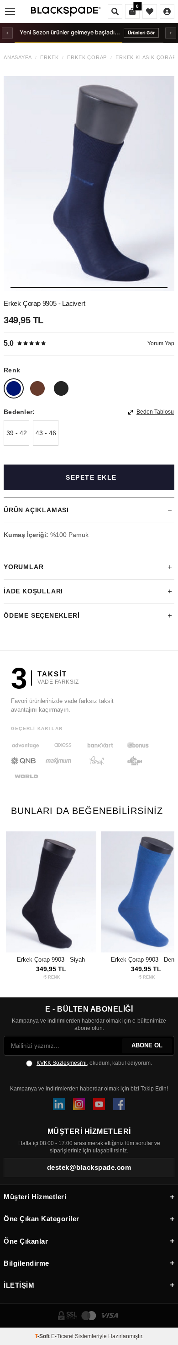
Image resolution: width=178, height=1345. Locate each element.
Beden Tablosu (155, 412)
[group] (89, 183)
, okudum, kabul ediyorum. (94, 1063)
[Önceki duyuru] (7, 33)
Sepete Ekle (91, 477)
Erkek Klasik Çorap (145, 57)
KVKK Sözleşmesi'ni (62, 1063)
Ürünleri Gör (141, 32)
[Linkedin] (59, 1104)
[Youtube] (99, 1104)
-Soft (43, 1336)
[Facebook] (119, 1104)
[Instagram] (79, 1104)
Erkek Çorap (87, 57)
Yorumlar (23, 566)
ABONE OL (146, 1045)
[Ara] (115, 11)
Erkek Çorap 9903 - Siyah (51, 959)
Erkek (49, 57)
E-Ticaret (62, 1336)
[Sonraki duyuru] (170, 33)
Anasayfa (17, 57)
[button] (89, 287)
